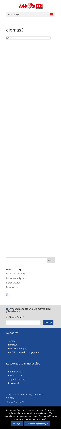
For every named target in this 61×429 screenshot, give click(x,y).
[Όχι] (57, 417)
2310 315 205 (17, 401)
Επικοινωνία (12, 287)
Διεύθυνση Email (15, 317)
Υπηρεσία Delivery (16, 379)
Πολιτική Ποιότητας (17, 348)
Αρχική (11, 340)
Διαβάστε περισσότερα (37, 424)
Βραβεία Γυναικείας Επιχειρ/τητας (24, 352)
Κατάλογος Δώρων (15, 278)
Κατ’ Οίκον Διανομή (15, 273)
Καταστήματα (14, 371)
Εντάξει (16, 424)
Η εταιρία (12, 344)
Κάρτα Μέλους (13, 282)
